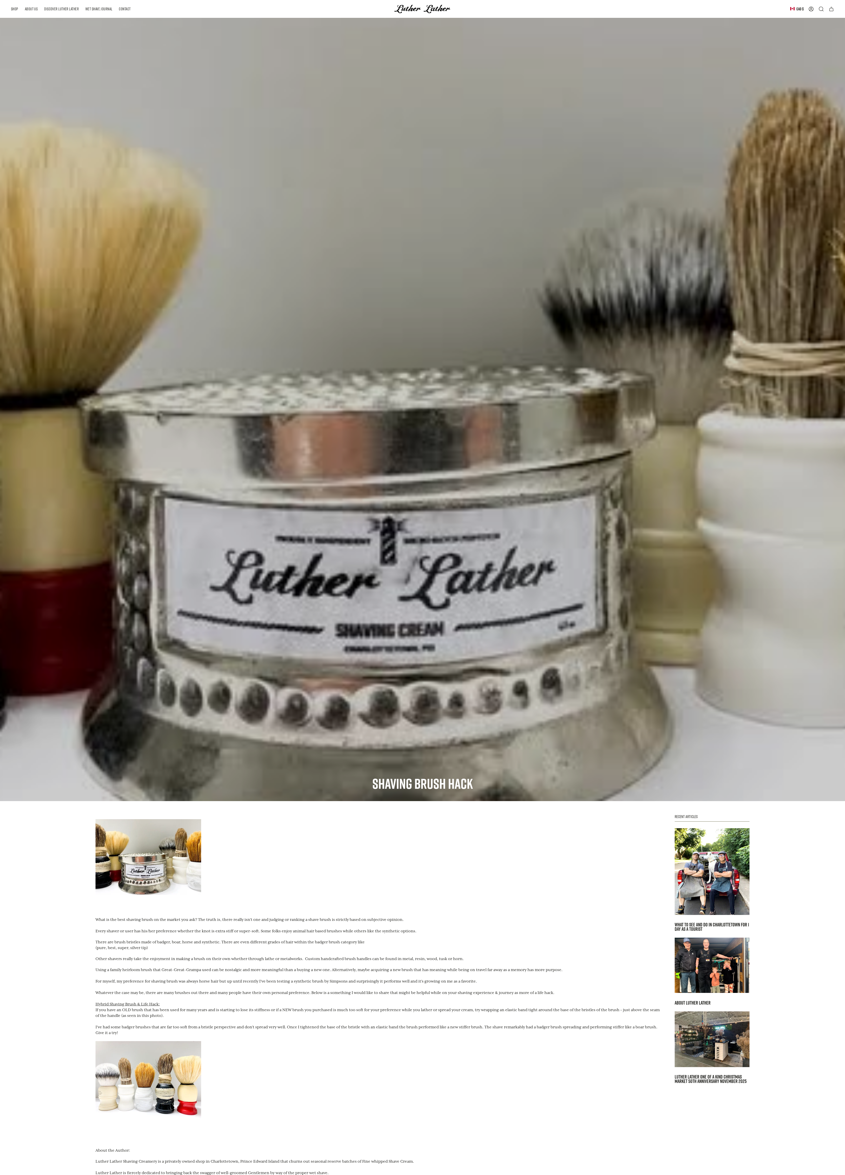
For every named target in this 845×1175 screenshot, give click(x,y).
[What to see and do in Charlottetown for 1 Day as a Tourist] (712, 871)
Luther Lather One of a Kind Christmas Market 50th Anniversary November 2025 (711, 1079)
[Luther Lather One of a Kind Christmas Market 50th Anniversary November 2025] (712, 1039)
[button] (15, 9)
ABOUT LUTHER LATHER (693, 1002)
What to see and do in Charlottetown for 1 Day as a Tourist (712, 927)
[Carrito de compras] (831, 9)
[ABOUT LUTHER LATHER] (712, 965)
